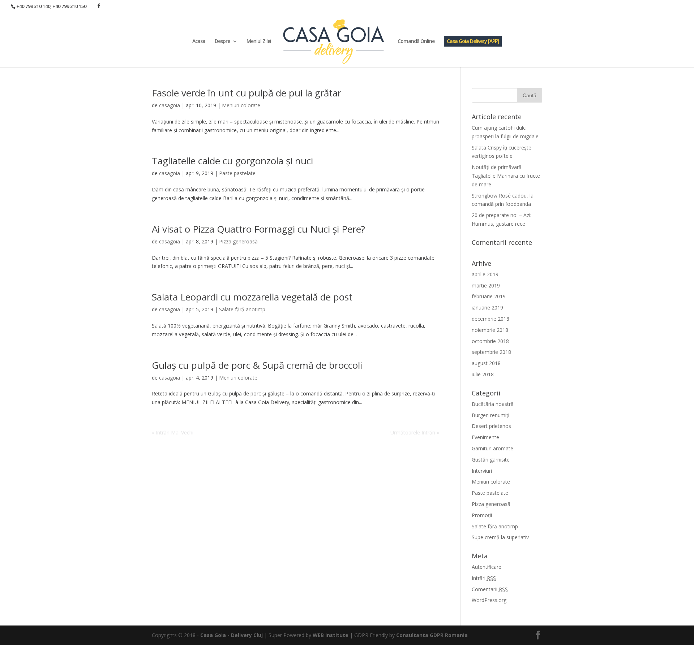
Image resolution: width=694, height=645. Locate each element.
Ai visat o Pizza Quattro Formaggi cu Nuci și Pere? (258, 228)
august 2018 (486, 363)
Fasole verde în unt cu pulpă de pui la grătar (246, 92)
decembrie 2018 (490, 318)
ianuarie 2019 (487, 307)
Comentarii (490, 589)
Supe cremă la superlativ (500, 537)
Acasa (198, 41)
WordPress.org (489, 600)
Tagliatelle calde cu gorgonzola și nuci (232, 160)
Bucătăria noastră (493, 404)
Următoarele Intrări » (414, 432)
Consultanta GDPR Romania (432, 635)
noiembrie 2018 (490, 329)
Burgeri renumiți (490, 415)
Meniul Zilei (259, 41)
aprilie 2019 (485, 274)
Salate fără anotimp (242, 309)
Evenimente (485, 437)
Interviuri (482, 470)
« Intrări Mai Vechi (172, 432)
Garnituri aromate (492, 448)
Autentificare (486, 566)
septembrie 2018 (491, 352)
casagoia (169, 105)
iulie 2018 (483, 374)
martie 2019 (486, 285)
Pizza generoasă (238, 241)
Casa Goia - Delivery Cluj (231, 635)
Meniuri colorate (241, 105)
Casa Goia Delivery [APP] (473, 41)
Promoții (482, 515)
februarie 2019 (489, 296)
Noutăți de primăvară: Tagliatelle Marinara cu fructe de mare (506, 176)
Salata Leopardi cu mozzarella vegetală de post (252, 296)
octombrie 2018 (490, 341)
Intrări (484, 578)
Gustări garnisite (491, 459)
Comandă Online (416, 41)
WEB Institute (330, 635)
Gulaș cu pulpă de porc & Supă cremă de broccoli (257, 365)
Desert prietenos (491, 426)
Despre (222, 41)
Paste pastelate (237, 173)
